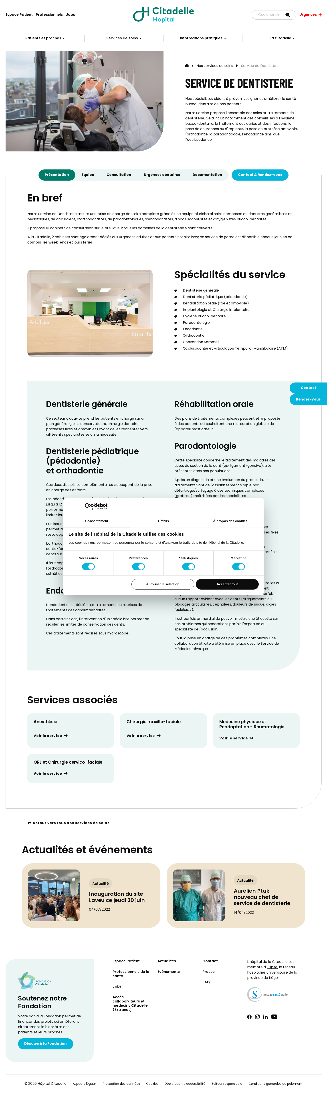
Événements (168, 972)
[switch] (138, 566)
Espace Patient (19, 15)
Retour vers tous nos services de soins (71, 823)
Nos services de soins (214, 66)
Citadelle (163, 15)
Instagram (257, 1016)
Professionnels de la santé (131, 974)
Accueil (187, 66)
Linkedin (265, 1016)
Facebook (249, 1016)
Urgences (308, 15)
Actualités (166, 961)
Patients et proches (43, 38)
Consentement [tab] (96, 521)
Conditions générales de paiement (275, 1084)
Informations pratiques (201, 38)
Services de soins (122, 38)
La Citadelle (280, 38)
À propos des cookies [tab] (230, 521)
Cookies (152, 1084)
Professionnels (49, 15)
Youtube (274, 1016)
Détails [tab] (163, 521)
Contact (308, 388)
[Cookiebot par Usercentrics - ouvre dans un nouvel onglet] (88, 506)
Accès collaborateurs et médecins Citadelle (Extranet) (130, 1003)
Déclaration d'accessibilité (185, 1084)
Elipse (272, 967)
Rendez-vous (308, 400)
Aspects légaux (84, 1084)
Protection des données (121, 1084)
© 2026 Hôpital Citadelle (45, 1084)
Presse (208, 972)
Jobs (70, 15)
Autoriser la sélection (162, 584)
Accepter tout (227, 584)
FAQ (206, 982)
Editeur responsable (227, 1084)
